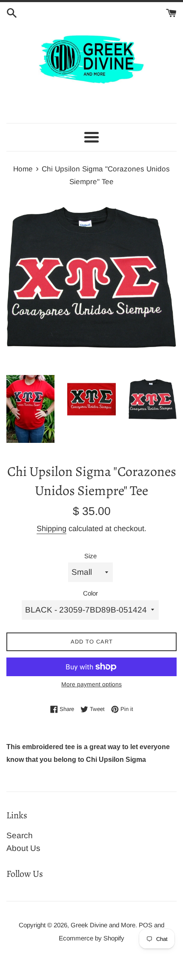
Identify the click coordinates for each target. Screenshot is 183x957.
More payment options (91, 684)
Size (90, 556)
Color (90, 593)
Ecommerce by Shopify (91, 938)
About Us (23, 848)
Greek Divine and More (103, 925)
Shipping (51, 528)
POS (145, 925)
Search (19, 835)
